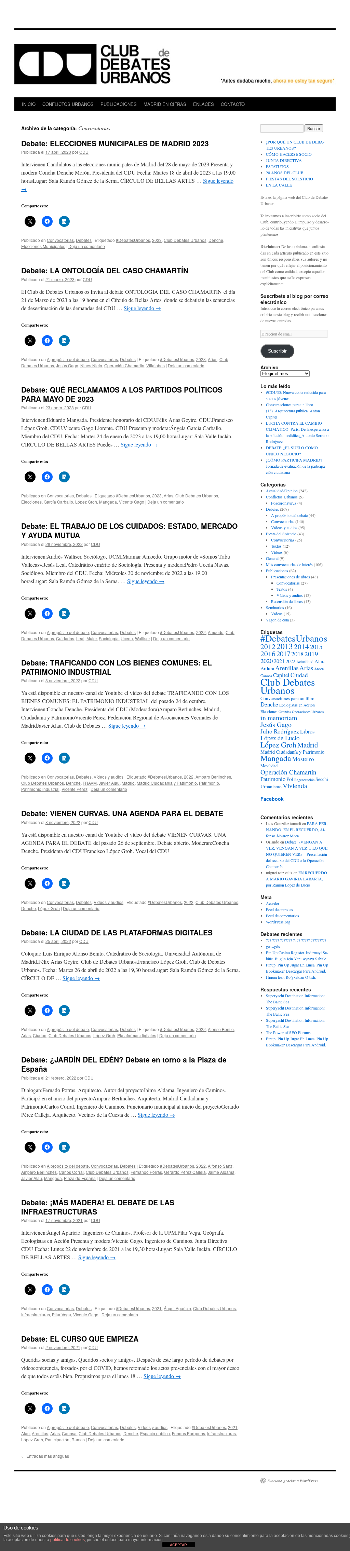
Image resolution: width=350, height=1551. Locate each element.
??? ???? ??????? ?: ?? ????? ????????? (296, 940)
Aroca (319, 668)
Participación (57, 1439)
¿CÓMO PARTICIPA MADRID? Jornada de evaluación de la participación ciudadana (296, 466)
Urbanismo (271, 786)
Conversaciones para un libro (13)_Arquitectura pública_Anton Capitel (293, 411)
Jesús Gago (67, 365)
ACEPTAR (178, 1545)
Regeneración (304, 779)
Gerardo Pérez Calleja (185, 1172)
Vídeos (277, 552)
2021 (157, 1308)
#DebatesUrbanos (133, 240)
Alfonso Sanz (220, 1166)
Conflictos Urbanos (282, 496)
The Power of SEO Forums (288, 1032)
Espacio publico (155, 1433)
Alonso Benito (221, 1029)
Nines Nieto (91, 365)
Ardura (267, 668)
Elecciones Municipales (43, 246)
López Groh (86, 502)
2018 (297, 653)
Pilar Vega (61, 1314)
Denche (215, 240)
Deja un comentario (86, 246)
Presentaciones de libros (290, 576)
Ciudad (39, 1035)
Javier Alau (109, 783)
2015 (316, 646)
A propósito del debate (68, 359)
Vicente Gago (131, 502)
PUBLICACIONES (118, 104)
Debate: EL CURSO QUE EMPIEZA (79, 1338)
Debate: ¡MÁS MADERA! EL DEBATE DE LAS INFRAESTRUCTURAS (97, 1207)
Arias (212, 359)
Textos (276, 546)
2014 (301, 646)
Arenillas (40, 1433)
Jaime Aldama (221, 1172)
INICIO (29, 104)
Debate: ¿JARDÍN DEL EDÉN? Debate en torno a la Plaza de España (124, 1064)
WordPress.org (278, 921)
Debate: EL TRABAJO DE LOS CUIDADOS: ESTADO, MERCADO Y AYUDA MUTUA (129, 530)
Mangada (108, 502)
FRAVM (90, 783)
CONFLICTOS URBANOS (68, 104)
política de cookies (67, 1539)
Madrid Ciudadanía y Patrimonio (167, 783)
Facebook (272, 798)
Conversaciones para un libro (287, 698)
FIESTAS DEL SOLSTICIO (289, 178)
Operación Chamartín (124, 365)
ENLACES (203, 104)
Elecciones (31, 502)
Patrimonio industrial (40, 789)
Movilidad (269, 766)
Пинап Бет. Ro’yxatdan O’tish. (291, 977)
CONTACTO (233, 104)
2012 (267, 646)
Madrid (128, 783)
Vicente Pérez (75, 789)
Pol (289, 779)
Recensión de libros (287, 601)
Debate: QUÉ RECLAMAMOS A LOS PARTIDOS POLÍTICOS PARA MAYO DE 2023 (122, 394)
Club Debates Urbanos (185, 240)
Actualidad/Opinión (282, 490)
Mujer (91, 638)
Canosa (69, 1433)
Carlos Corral (71, 1172)
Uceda (127, 638)
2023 (157, 240)
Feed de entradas (279, 909)
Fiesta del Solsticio (281, 533)
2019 (311, 653)
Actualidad (304, 661)
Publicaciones (277, 570)
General (272, 558)
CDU (84, 152)
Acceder (272, 903)
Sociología (109, 638)
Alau (25, 1433)
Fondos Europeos (188, 1433)
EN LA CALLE (279, 185)
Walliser (142, 638)
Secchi (321, 779)
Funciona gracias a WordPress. (293, 1480)
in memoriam (278, 717)
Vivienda (295, 785)
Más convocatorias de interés (289, 564)
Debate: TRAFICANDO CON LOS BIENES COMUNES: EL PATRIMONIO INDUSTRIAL (116, 667)
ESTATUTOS (277, 166)
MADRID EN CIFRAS (165, 104)
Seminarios (275, 607)
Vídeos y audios (108, 777)
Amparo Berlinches (213, 777)
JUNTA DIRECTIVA (284, 160)
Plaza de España (80, 1178)
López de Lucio (279, 737)
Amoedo (216, 632)
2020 (266, 661)
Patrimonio (209, 783)
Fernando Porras (146, 1172)
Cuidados (65, 638)
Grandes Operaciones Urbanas (301, 711)
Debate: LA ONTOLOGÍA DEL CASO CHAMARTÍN (104, 270)
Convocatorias (60, 240)
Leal (80, 638)
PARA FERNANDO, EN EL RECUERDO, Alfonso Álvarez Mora (297, 829)
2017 (283, 653)
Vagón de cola (277, 619)
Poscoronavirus (283, 503)
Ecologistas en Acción (297, 705)
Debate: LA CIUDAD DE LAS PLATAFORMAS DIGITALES (117, 932)
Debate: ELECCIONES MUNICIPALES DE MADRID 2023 (115, 143)
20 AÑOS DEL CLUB (285, 172)
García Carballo (58, 502)
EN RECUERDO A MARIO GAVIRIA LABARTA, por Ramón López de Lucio (296, 879)
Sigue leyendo (142, 308)
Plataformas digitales (136, 1035)
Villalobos (155, 365)
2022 (201, 632)
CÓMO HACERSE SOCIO (289, 154)
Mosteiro (303, 759)
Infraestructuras (35, 1314)
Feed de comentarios (282, 915)
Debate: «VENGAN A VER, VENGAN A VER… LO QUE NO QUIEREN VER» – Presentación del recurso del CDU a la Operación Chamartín (296, 854)
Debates (84, 240)
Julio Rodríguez (279, 731)
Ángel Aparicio (177, 1308)
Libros (307, 731)
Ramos (78, 1439)
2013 (285, 646)
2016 (267, 653)
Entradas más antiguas (45, 1456)
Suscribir (277, 351)
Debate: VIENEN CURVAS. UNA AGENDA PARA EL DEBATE (122, 813)
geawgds (273, 946)
